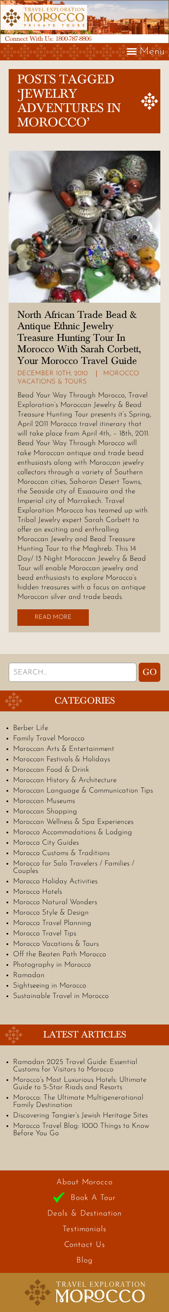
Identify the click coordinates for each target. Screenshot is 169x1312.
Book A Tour (93, 1198)
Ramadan (29, 975)
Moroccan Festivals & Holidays (61, 759)
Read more (53, 617)
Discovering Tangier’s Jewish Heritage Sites (80, 1115)
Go (150, 672)
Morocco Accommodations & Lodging (72, 832)
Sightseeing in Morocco (49, 985)
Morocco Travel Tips (44, 933)
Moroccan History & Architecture (65, 780)
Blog (84, 1261)
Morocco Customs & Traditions (61, 853)
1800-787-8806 (73, 39)
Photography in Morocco (52, 964)
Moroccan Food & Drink (51, 769)
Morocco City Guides (46, 842)
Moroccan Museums (44, 801)
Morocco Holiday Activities (55, 881)
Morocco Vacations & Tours (56, 944)
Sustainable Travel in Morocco (61, 996)
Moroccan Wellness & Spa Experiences (73, 822)
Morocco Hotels (37, 892)
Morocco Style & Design (51, 912)
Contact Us (84, 1245)
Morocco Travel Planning (52, 923)
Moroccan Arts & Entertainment (63, 749)
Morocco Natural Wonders (55, 902)
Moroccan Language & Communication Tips (83, 790)
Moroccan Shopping (45, 811)
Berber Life (30, 728)
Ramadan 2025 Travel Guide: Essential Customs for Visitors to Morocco (75, 1065)
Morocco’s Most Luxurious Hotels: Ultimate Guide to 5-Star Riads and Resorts (79, 1083)
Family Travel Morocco (48, 738)
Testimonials (84, 1229)
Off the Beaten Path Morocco (59, 954)
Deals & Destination (84, 1214)
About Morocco (84, 1182)
